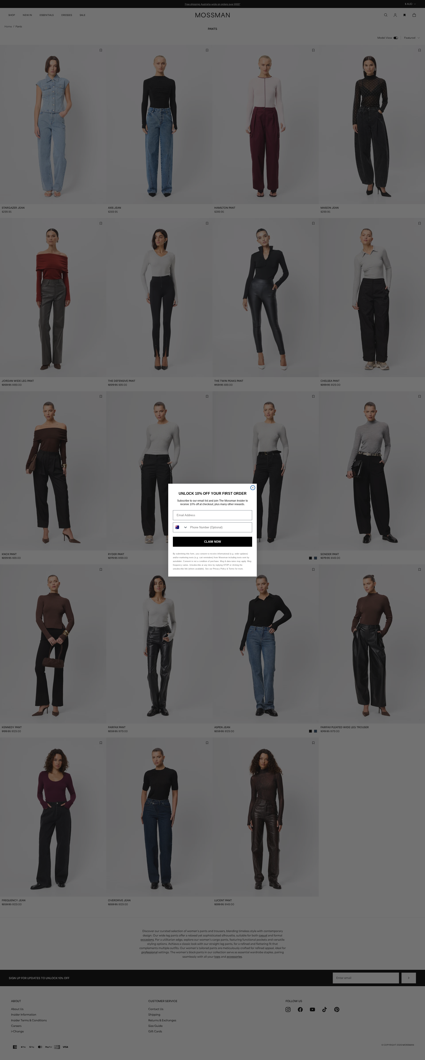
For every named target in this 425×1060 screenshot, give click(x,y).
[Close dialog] (253, 487)
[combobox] (180, 527)
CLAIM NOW (212, 541)
